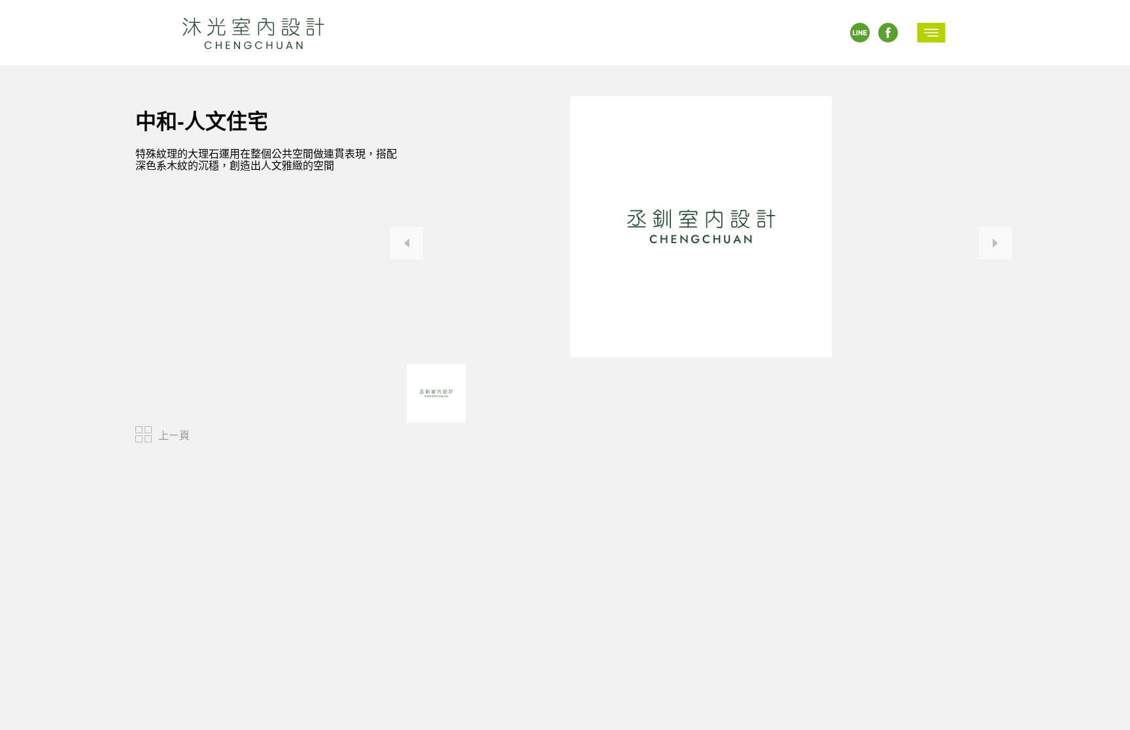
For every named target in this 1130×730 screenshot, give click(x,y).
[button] (406, 243)
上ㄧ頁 (174, 435)
